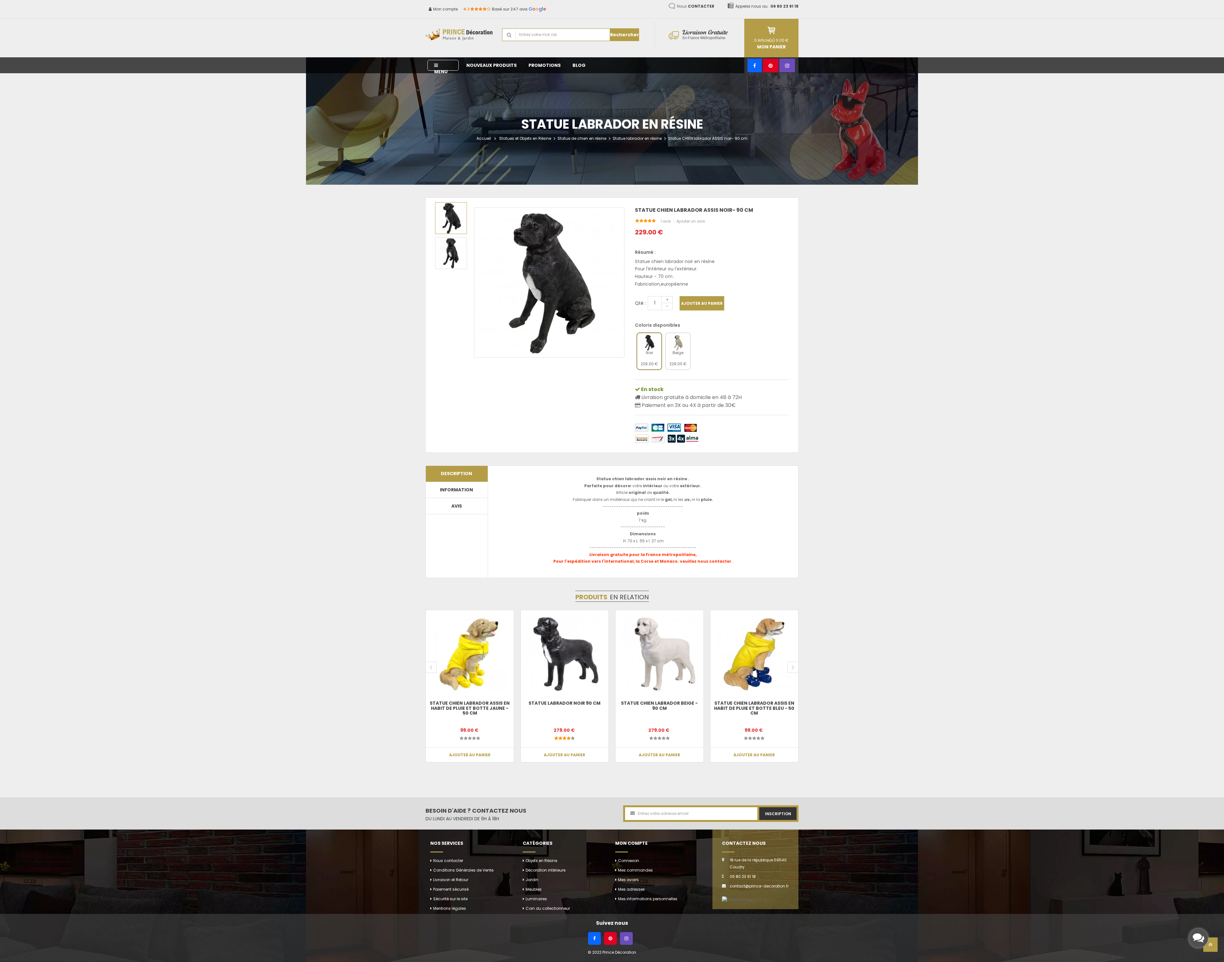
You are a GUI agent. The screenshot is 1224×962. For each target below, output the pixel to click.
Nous (695, 6)
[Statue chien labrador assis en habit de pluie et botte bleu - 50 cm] (754, 654)
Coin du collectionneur (548, 908)
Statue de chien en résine (581, 138)
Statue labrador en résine (637, 138)
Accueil (484, 138)
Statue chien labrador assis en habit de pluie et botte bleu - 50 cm (754, 708)
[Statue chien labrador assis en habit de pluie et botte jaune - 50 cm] (470, 654)
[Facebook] (754, 65)
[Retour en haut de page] (1210, 946)
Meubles (534, 889)
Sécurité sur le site (450, 898)
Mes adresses (631, 889)
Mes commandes (635, 870)
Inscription (778, 813)
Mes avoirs (628, 879)
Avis (456, 506)
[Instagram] (787, 65)
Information (456, 490)
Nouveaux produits (491, 65)
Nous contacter (448, 860)
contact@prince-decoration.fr (759, 886)
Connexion (628, 860)
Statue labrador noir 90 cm (564, 703)
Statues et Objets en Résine (525, 138)
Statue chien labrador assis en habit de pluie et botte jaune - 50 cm (470, 708)
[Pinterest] (770, 65)
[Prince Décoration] (459, 35)
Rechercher (624, 35)
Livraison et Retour (450, 879)
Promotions (544, 65)
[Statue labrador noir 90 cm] (565, 654)
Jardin (532, 879)
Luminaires (536, 898)
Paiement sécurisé (451, 889)
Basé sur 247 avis (504, 9)
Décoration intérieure (545, 870)
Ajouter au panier (702, 303)
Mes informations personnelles (647, 898)
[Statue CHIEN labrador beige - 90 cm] (659, 654)
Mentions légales (449, 908)
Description (456, 473)
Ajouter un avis (690, 221)
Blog (579, 65)
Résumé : (645, 252)
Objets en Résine (541, 860)
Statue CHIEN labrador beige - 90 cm (659, 705)
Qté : (640, 303)
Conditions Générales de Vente (463, 870)
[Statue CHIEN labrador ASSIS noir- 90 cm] (451, 218)
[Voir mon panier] (771, 30)
